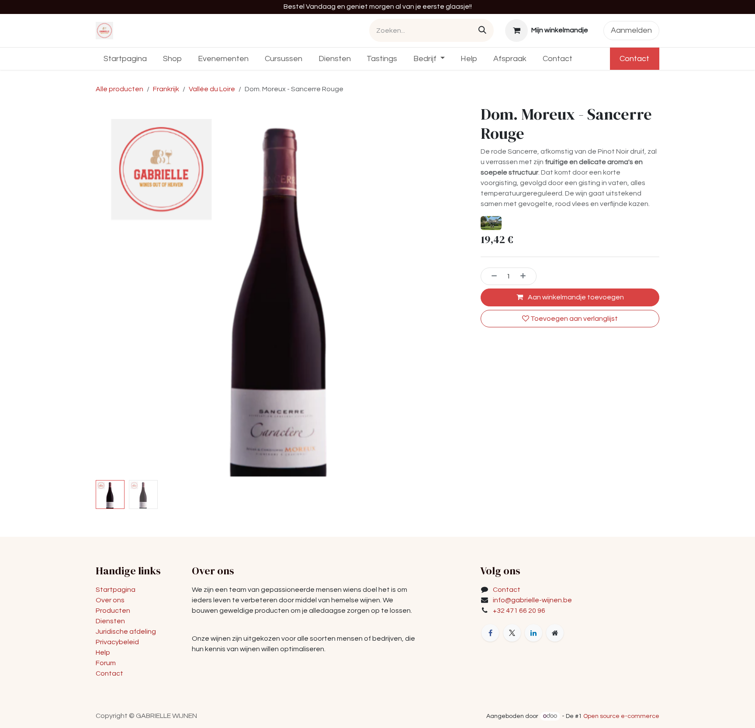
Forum (106, 662)
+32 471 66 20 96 (519, 610)
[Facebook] (490, 633)
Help (103, 652)
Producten (113, 610)
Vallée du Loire (212, 89)
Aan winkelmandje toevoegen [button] (575, 297)
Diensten (110, 621)
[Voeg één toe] (526, 276)
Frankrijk (166, 89)
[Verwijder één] (491, 276)
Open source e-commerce (621, 716)
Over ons (110, 600)
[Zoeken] (482, 30)
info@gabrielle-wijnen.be (532, 600)
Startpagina (115, 589)
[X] (512, 633)
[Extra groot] (555, 633)
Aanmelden (631, 30)
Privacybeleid (117, 642)
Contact (634, 59)
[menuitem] (125, 58)
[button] (114, 290)
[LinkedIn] (533, 633)
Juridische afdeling (126, 631)
